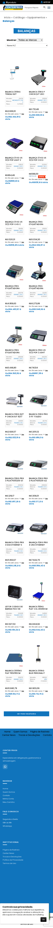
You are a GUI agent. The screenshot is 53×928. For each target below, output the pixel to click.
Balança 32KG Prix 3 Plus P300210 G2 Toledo (38, 480)
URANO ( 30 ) (42, 100)
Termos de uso (26, 924)
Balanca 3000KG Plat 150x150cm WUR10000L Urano (14, 673)
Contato (6, 795)
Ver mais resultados (26, 714)
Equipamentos (36, 17)
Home (7, 731)
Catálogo (19, 17)
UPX (45, 679)
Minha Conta (8, 798)
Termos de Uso (9, 863)
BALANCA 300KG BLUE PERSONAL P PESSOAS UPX (37, 673)
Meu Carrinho (9, 802)
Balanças (8, 21)
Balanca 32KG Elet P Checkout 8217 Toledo (14, 416)
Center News (8, 735)
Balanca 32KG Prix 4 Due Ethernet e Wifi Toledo (14, 545)
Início (7, 17)
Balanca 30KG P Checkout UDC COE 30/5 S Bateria (38, 94)
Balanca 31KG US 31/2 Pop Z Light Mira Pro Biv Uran (38, 352)
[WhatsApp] (5, 766)
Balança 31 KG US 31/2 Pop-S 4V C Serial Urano (13, 224)
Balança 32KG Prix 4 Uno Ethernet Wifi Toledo (38, 545)
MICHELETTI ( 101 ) (17, 101)
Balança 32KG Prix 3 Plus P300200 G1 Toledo (14, 480)
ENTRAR (46, 2)
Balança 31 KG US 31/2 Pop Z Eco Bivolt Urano (37, 160)
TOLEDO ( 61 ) (18, 423)
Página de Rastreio (39, 731)
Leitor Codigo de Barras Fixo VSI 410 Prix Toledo (14, 609)
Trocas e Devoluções (29, 735)
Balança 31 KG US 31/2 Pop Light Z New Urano (13, 160)
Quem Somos (20, 731)
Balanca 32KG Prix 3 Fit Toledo (38, 415)
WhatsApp (7, 826)
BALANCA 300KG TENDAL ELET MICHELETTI (13, 94)
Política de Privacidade (13, 860)
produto (11, 2)
